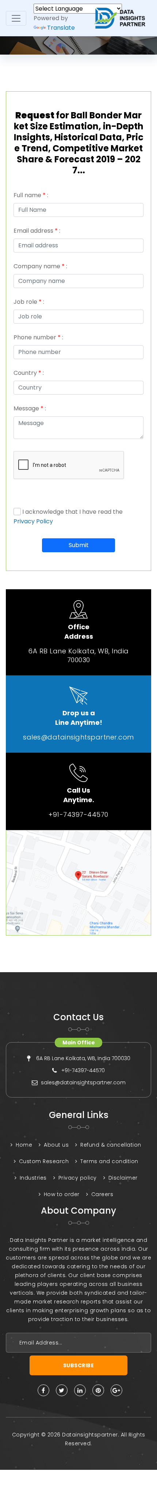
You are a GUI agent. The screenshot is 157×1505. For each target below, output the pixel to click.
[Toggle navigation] (16, 18)
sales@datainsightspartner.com (78, 737)
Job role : (29, 302)
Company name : (40, 266)
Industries (33, 1177)
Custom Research (44, 1161)
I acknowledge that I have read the (68, 516)
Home (24, 1144)
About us (56, 1144)
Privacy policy (77, 1177)
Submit (79, 545)
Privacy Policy (33, 521)
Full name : (31, 195)
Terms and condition (109, 1161)
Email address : (37, 230)
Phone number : (38, 337)
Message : (30, 408)
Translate (61, 27)
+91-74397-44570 (78, 814)
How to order (62, 1194)
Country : (29, 373)
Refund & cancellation (110, 1144)
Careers (102, 1194)
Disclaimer (123, 1177)
